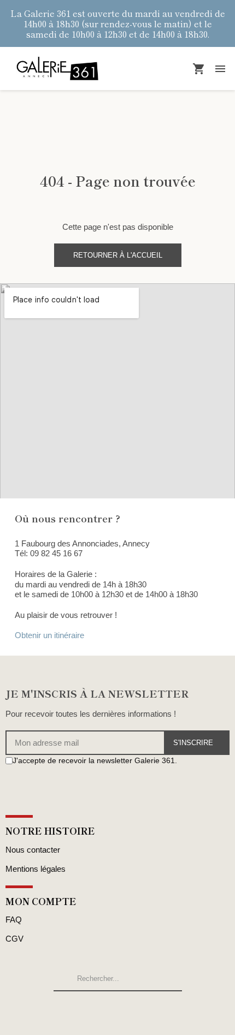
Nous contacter (32, 849)
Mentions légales (35, 868)
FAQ (13, 919)
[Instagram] (22, 781)
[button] (117, 255)
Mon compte (41, 901)
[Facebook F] (10, 781)
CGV (14, 938)
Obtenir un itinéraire (49, 635)
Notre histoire (50, 830)
